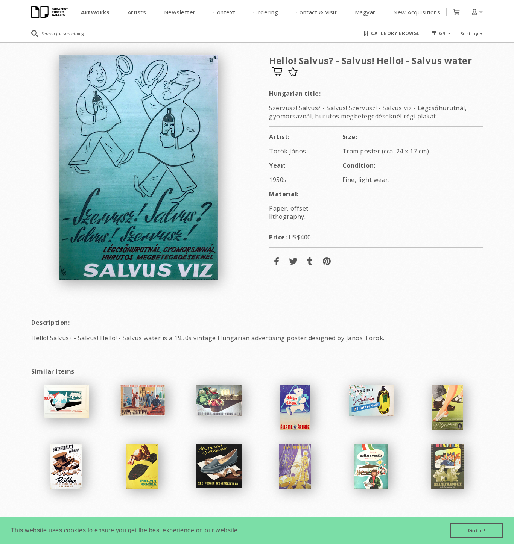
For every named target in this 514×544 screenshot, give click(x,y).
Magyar (365, 12)
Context (224, 12)
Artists (137, 12)
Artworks (95, 12)
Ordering (265, 12)
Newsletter (180, 12)
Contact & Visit (316, 12)
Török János (287, 151)
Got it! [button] (477, 530)
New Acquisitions (416, 12)
